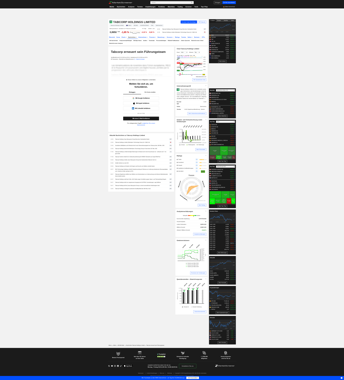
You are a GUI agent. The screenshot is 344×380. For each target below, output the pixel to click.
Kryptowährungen (214, 287)
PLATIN (212, 279)
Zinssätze (212, 317)
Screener (188, 7)
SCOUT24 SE (214, 126)
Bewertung (161, 37)
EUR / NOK (212, 235)
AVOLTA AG (214, 181)
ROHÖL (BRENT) (214, 275)
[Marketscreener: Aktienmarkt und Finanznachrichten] (120, 2)
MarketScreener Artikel (197, 40)
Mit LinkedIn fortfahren (142, 108)
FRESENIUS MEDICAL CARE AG (219, 140)
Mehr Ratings (202, 205)
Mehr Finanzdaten (200, 149)
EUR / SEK (212, 232)
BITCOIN (213, 301)
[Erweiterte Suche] (192, 2)
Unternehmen (142, 37)
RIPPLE (213, 309)
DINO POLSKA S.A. (216, 173)
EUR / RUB (212, 230)
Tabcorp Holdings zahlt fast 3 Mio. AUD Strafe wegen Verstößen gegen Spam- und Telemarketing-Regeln (140, 179)
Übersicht (112, 37)
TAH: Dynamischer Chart (199, 79)
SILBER (212, 277)
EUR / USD (212, 224)
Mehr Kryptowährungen (222, 312)
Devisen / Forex (214, 211)
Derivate (197, 37)
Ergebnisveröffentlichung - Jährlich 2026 (197, 109)
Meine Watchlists (222, 116)
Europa (219, 20)
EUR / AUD (212, 241)
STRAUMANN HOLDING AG (218, 187)
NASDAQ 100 (214, 49)
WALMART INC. (215, 103)
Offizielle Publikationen (173, 40)
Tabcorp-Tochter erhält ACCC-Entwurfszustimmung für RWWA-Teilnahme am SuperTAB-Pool (137, 156)
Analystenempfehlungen (125, 40)
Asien (232, 20)
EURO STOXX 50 (215, 43)
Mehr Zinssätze (222, 342)
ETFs (203, 37)
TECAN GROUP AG (216, 185)
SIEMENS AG (214, 131)
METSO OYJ (214, 178)
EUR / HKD (212, 245)
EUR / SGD (212, 247)
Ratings (177, 37)
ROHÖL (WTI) (213, 273)
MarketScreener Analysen (116, 43)
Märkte (112, 7)
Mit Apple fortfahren (142, 103)
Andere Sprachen (185, 40)
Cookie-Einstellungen (152, 373)
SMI (212, 39)
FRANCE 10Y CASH (216, 337)
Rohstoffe (212, 257)
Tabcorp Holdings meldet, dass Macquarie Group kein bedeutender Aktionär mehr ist (135, 160)
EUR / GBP (212, 226)
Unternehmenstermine (199, 311)
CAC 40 (213, 41)
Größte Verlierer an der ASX (122, 163)
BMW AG (213, 101)
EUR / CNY (212, 243)
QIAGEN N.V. (214, 142)
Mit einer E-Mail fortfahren (141, 118)
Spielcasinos (203, 106)
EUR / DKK (212, 237)
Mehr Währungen (222, 252)
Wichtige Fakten (137, 40)
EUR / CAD (212, 239)
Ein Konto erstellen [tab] (150, 92)
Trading (180, 7)
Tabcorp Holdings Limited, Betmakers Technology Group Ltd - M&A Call (179, 32)
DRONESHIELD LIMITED (217, 113)
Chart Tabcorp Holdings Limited (188, 49)
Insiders (145, 40)
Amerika (226, 20)
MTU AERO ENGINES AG (217, 144)
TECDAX (213, 37)
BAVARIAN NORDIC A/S (217, 169)
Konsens (170, 37)
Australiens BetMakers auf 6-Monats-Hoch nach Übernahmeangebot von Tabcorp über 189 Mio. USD (139, 145)
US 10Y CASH (214, 333)
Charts (123, 37)
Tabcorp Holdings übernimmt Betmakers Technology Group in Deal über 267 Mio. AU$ (136, 148)
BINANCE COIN (215, 307)
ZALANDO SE (214, 133)
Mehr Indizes (222, 61)
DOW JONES (214, 47)
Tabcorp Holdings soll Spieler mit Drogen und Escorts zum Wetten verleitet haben (135, 166)
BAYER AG (214, 138)
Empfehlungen (150, 7)
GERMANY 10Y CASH (216, 331)
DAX (212, 35)
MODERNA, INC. (215, 95)
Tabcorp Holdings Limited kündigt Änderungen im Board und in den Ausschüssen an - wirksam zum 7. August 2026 (141, 152)
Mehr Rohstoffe (222, 282)
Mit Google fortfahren (142, 98)
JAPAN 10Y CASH (215, 335)
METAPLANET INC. (216, 93)
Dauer (178, 52)
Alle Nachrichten (113, 40)
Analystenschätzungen (185, 211)
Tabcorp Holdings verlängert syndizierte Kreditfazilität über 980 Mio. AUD (133, 188)
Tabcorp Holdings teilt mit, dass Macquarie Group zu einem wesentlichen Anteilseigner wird (137, 185)
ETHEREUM (214, 303)
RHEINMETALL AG (216, 107)
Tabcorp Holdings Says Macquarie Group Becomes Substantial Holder (179, 29)
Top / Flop (204, 7)
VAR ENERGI (214, 189)
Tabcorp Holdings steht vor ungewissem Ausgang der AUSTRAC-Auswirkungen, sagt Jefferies (138, 182)
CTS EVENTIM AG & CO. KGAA (219, 99)
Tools (196, 7)
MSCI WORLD (214, 58)
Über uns (162, 373)
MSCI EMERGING (215, 56)
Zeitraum (191, 52)
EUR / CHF (212, 228)
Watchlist (212, 90)
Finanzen (152, 37)
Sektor (190, 37)
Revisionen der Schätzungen (198, 273)
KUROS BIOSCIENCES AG (217, 111)
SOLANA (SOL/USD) (216, 305)
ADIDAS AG (214, 124)
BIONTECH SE (215, 97)
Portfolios (161, 7)
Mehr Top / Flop (222, 161)
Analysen (131, 7)
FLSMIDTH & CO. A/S (216, 175)
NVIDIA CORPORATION (217, 109)
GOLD (211, 271)
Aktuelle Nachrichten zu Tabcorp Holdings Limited (127, 135)
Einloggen (217, 2)
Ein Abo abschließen (229, 2)
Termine (140, 7)
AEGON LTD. (214, 183)
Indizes (213, 20)
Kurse (118, 37)
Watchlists (171, 7)
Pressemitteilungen (161, 40)
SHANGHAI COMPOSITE (217, 51)
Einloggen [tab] (132, 92)
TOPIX (212, 53)
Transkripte (152, 40)
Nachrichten (121, 7)
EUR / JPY (212, 249)
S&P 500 (213, 45)
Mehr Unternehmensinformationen (197, 113)
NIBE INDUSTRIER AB (216, 171)
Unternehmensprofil (184, 86)
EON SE (213, 136)
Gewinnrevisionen (183, 240)
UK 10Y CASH (214, 339)
